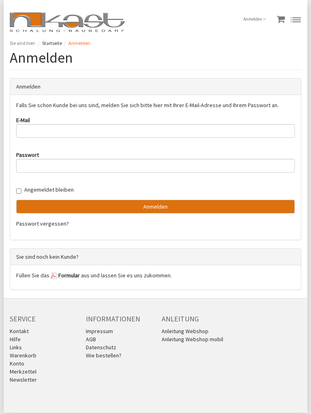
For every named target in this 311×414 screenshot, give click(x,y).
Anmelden (253, 19)
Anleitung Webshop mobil (192, 339)
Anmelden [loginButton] (155, 206)
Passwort (27, 154)
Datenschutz (101, 347)
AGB (91, 339)
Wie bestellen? (103, 355)
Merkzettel (23, 371)
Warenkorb (23, 355)
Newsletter (23, 379)
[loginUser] (155, 131)
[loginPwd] (155, 166)
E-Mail (23, 120)
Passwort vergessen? (42, 223)
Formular (68, 275)
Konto (17, 363)
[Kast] (67, 21)
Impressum (99, 331)
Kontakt (19, 331)
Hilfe (15, 339)
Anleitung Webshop (185, 331)
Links (16, 347)
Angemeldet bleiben (49, 189)
